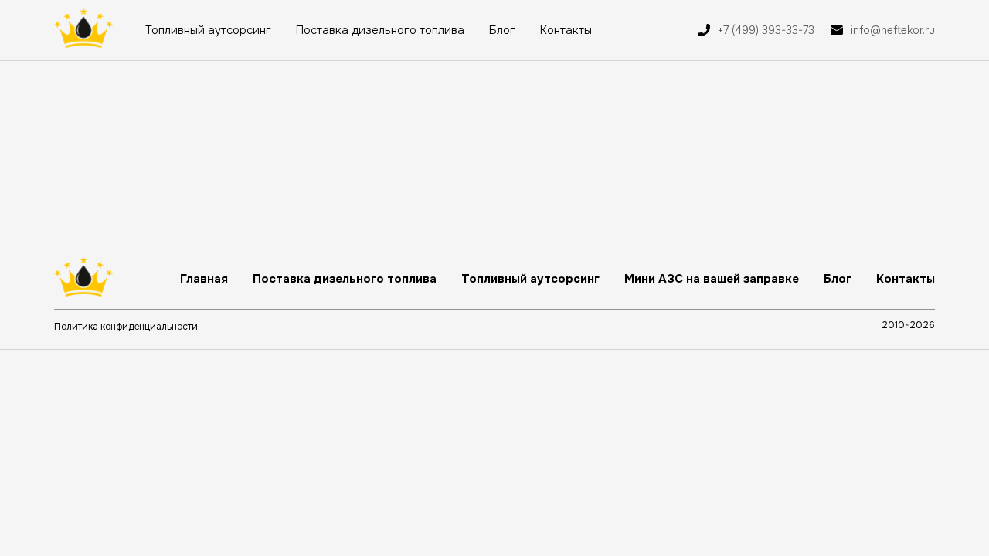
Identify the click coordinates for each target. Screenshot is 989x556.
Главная (204, 278)
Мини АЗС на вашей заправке (711, 278)
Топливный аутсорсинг (208, 30)
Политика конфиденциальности (126, 326)
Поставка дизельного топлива (380, 30)
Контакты (566, 30)
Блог (502, 30)
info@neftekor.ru (893, 30)
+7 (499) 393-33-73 (766, 30)
